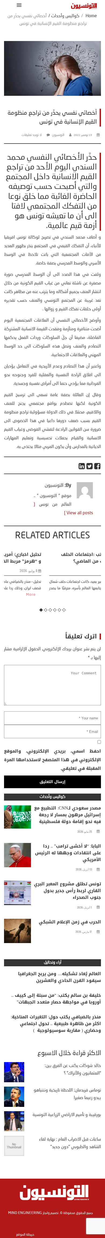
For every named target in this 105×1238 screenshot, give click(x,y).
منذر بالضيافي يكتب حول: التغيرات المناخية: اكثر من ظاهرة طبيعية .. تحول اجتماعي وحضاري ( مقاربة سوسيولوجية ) (56, 1024)
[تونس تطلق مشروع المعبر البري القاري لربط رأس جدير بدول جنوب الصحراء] (17, 894)
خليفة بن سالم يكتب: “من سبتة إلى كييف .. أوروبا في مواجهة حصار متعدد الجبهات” (56, 998)
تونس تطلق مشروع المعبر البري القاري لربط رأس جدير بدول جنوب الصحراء (67, 891)
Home (91, 16)
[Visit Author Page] (85, 497)
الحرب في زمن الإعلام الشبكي (70, 922)
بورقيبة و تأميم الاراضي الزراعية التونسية (67, 1115)
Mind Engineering (25, 1213)
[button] (18, 5)
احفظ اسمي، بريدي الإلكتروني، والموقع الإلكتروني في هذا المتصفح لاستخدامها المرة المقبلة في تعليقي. (52, 760)
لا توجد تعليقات (32, 135)
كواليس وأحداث (65, 16)
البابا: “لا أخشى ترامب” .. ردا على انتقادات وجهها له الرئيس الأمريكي (68, 853)
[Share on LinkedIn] (82, 466)
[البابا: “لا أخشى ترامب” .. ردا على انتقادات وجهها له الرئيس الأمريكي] (17, 856)
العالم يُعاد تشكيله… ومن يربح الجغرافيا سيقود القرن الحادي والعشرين (59, 977)
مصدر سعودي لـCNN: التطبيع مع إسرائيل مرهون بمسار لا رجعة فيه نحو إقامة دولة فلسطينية (67, 815)
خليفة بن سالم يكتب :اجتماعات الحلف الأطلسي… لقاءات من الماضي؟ (58, 557)
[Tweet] (89, 466)
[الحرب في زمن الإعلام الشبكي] (17, 932)
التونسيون (58, 135)
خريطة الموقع (25, 1234)
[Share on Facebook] (97, 466)
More (74, 595)
